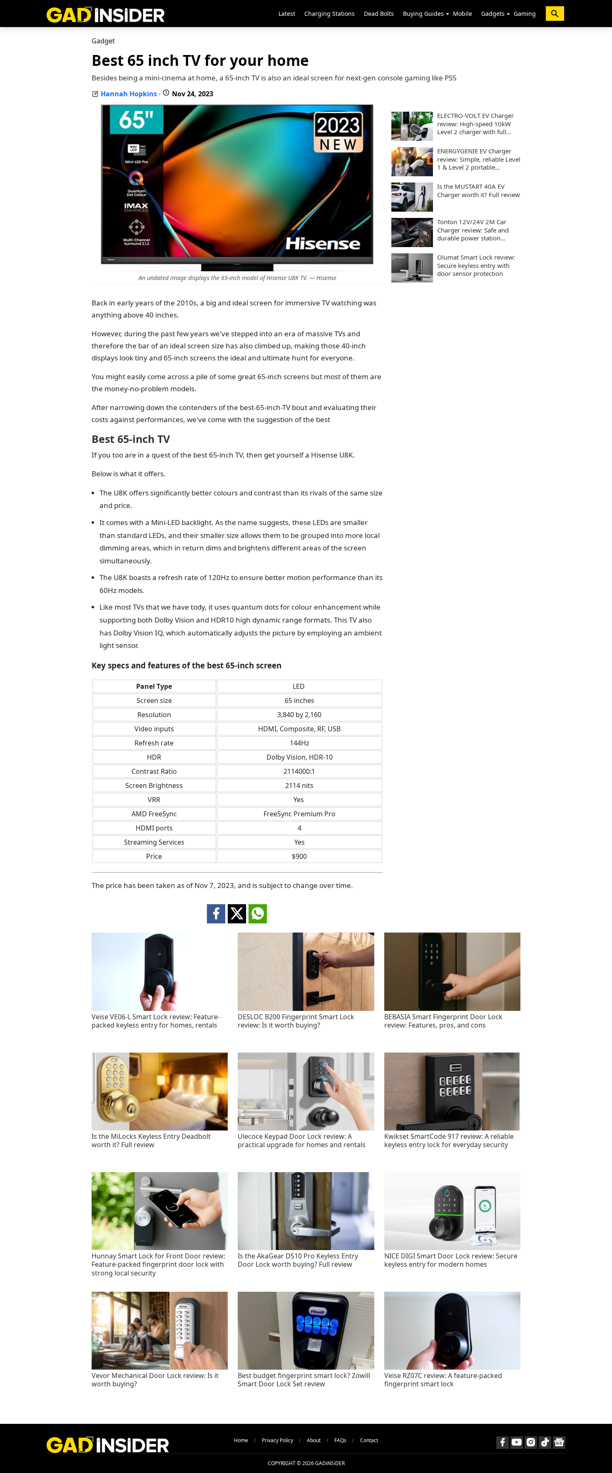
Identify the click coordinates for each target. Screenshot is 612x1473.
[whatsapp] (258, 913)
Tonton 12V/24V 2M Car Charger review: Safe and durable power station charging (473, 230)
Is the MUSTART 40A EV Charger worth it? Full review (478, 191)
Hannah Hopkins (129, 93)
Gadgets (493, 14)
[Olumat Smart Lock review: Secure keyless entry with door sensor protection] (412, 280)
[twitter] (237, 913)
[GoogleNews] (559, 1442)
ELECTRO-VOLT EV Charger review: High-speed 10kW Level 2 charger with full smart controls (475, 124)
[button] (447, 14)
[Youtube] (516, 1442)
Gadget (103, 40)
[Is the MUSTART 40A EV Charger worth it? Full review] (412, 209)
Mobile (462, 14)
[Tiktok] (545, 1442)
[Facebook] (502, 1442)
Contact (369, 1440)
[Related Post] (160, 1009)
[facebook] (216, 913)
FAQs (340, 1440)
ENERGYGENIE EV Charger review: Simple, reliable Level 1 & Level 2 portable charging (478, 159)
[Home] (105, 13)
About (314, 1440)
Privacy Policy (277, 1440)
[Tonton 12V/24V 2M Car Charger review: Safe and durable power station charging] (412, 244)
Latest (287, 14)
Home (241, 1440)
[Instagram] (531, 1442)
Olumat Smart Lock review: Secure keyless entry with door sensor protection (476, 265)
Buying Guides (423, 14)
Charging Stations (329, 14)
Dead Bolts (379, 14)
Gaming (525, 14)
